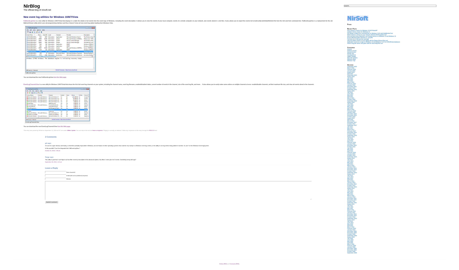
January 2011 (351, 212)
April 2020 (350, 108)
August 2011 (350, 204)
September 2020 (352, 101)
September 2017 (352, 125)
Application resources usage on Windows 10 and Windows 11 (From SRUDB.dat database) (373, 42)
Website (68, 179)
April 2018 (350, 119)
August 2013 (351, 174)
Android (349, 49)
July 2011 (350, 205)
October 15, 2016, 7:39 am (52, 150)
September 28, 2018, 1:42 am (53, 162)
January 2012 (351, 197)
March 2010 (350, 227)
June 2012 (350, 191)
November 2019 (352, 115)
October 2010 (351, 217)
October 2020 (351, 99)
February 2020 (351, 111)
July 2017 (350, 126)
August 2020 (351, 102)
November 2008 (352, 250)
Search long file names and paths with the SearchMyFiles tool (365, 43)
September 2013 (352, 172)
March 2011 (350, 210)
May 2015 (350, 149)
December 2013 (352, 168)
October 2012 (351, 185)
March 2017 (350, 129)
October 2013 (351, 171)
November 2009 (352, 232)
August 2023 (351, 72)
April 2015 (350, 151)
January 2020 (351, 112)
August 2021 (351, 91)
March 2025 (350, 68)
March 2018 (350, 121)
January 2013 (351, 182)
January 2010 (351, 230)
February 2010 (351, 228)
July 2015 (350, 148)
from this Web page (60, 77)
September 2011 (352, 202)
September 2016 (352, 135)
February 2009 (351, 245)
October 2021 (351, 88)
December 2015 (352, 145)
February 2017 (351, 131)
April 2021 (350, 96)
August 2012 (351, 188)
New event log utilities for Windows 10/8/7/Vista (51, 17)
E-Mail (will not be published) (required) (77, 175)
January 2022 (351, 85)
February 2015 (351, 152)
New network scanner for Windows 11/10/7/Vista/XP (362, 30)
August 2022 (351, 76)
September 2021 (352, 89)
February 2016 (351, 142)
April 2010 (350, 225)
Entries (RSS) (223, 264)
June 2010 (350, 222)
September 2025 (352, 66)
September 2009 (352, 235)
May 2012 (350, 192)
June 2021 (350, 93)
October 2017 (351, 124)
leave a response (98, 130)
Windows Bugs (351, 59)
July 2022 (350, 78)
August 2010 (351, 220)
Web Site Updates (352, 58)
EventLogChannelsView (31, 84)
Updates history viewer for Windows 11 (358, 32)
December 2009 (352, 231)
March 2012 (350, 195)
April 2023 (350, 73)
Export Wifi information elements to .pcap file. (360, 37)
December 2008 (352, 248)
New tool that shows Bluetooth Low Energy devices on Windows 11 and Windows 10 (371, 36)
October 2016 (351, 134)
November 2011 (351, 199)
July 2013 (350, 175)
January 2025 (351, 71)
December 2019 (352, 114)
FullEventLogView (29, 21)
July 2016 (350, 138)
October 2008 (351, 251)
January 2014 (351, 167)
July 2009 (350, 238)
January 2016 (351, 144)
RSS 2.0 (151, 130)
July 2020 (350, 103)
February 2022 (351, 83)
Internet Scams (351, 52)
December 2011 (351, 198)
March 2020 (350, 109)
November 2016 (352, 132)
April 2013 (350, 179)
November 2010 (352, 215)
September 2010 (352, 218)
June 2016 (350, 139)
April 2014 (350, 164)
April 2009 (350, 242)
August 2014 (351, 158)
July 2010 (350, 221)
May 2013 (350, 178)
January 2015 (351, 154)
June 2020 (350, 105)
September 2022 (352, 75)
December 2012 (352, 184)
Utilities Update (71, 130)
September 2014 (352, 157)
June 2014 (350, 161)
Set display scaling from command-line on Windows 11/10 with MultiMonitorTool (370, 33)
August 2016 (351, 136)
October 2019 (351, 116)
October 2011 (351, 201)
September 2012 (352, 187)
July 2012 (350, 189)
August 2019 (351, 118)
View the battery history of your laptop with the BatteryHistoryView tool (367, 40)
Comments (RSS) (234, 264)
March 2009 (350, 244)
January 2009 (351, 247)
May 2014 (350, 162)
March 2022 (350, 82)
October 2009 (351, 234)
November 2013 (352, 169)
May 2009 (350, 241)
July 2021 (350, 92)
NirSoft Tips (350, 53)
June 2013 (350, 177)
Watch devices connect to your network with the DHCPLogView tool (366, 34)
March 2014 (350, 165)
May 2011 (350, 208)
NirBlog (32, 6)
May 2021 (350, 95)
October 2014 (351, 155)
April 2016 (350, 141)
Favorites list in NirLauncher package (358, 39)
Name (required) (70, 172)
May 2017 (350, 128)
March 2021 (350, 98)
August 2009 (351, 237)
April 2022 (350, 81)
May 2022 (350, 79)
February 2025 (351, 69)
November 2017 (352, 122)
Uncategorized (351, 55)
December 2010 (352, 214)
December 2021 (352, 86)
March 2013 (350, 181)
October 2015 (351, 146)
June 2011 (350, 207)
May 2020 (350, 106)
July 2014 (350, 159)
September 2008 (352, 253)
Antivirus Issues (352, 50)
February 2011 (351, 211)
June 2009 (350, 240)
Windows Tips (351, 60)
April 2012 (350, 194)
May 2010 (350, 224)
